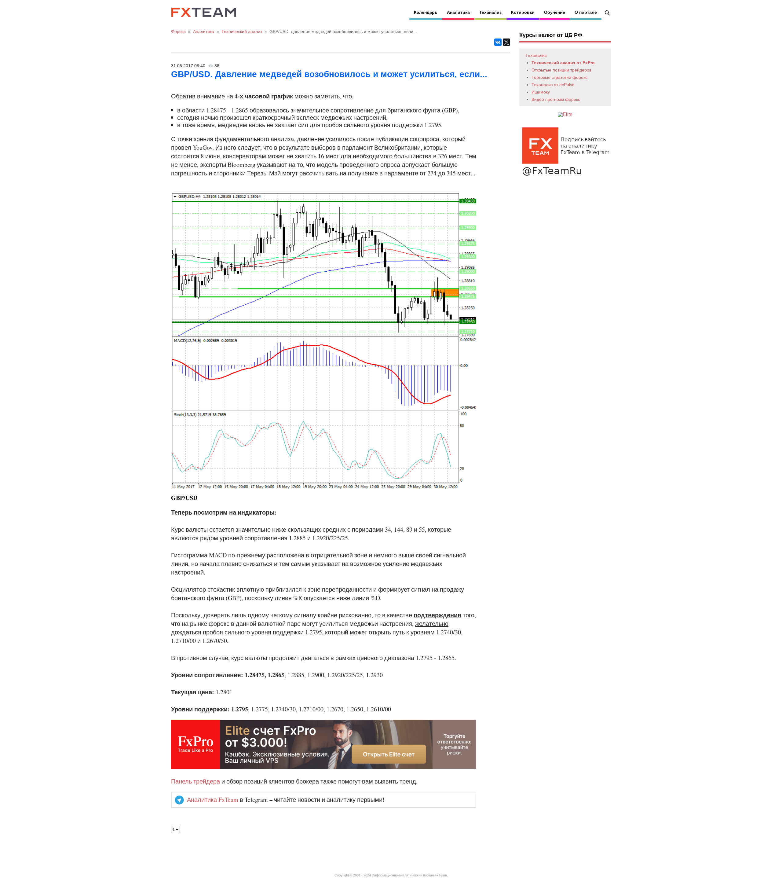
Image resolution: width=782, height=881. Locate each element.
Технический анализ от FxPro (563, 62)
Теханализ (490, 12)
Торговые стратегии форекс (559, 77)
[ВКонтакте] (498, 42)
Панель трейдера (195, 781)
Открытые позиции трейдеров (561, 70)
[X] (506, 42)
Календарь (425, 12)
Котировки (523, 12)
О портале (586, 12)
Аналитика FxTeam (212, 799)
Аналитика (458, 12)
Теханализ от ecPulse (553, 84)
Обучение (554, 12)
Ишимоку (541, 92)
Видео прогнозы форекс (556, 99)
